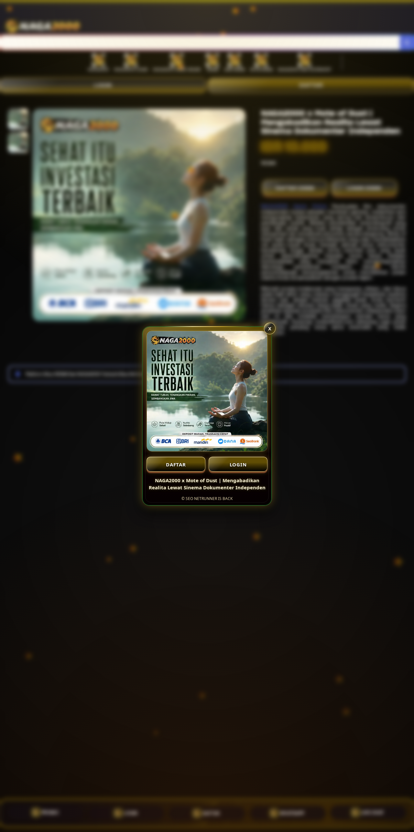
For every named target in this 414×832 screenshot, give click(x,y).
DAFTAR (176, 464)
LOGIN (238, 464)
